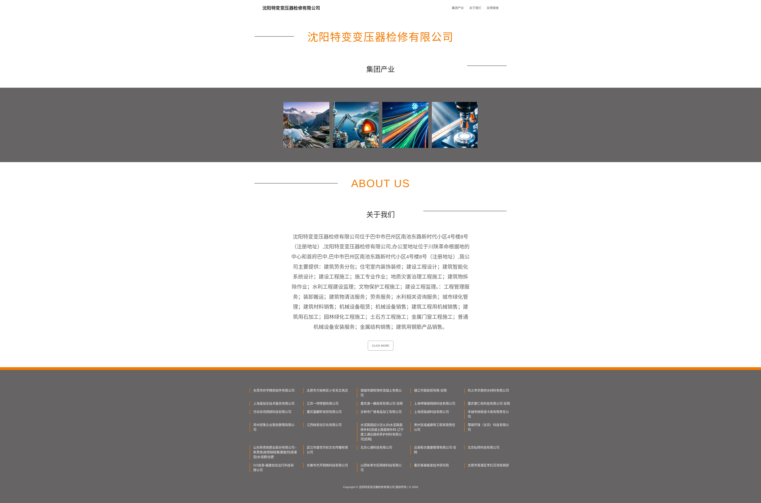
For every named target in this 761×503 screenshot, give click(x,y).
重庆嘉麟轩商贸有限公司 (324, 412)
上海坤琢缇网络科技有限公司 (434, 403)
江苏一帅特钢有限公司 (322, 403)
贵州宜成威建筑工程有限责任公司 (434, 427)
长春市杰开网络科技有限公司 (327, 465)
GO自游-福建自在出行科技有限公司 (273, 468)
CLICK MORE (380, 345)
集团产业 (458, 8)
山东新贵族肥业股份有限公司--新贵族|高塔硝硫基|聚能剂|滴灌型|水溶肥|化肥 (275, 452)
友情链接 (493, 8)
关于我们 (475, 8)
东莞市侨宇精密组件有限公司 (273, 390)
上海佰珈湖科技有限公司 (431, 412)
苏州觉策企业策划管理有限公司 (273, 427)
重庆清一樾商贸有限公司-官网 (381, 403)
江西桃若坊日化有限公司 (324, 425)
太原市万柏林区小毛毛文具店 (327, 390)
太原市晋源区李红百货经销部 (488, 465)
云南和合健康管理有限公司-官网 (435, 450)
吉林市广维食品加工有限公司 (381, 412)
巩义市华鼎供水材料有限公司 (488, 390)
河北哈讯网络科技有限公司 (272, 412)
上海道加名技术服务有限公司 (273, 403)
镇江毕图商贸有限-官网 (430, 390)
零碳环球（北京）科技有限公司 (488, 427)
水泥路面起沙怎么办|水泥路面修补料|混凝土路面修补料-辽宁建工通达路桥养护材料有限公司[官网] (381, 432)
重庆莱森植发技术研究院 (431, 465)
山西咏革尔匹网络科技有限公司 (381, 468)
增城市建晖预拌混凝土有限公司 (381, 393)
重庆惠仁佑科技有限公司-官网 (489, 403)
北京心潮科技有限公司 (376, 447)
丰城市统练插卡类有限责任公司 (488, 414)
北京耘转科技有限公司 (483, 447)
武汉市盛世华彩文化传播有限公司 (327, 450)
